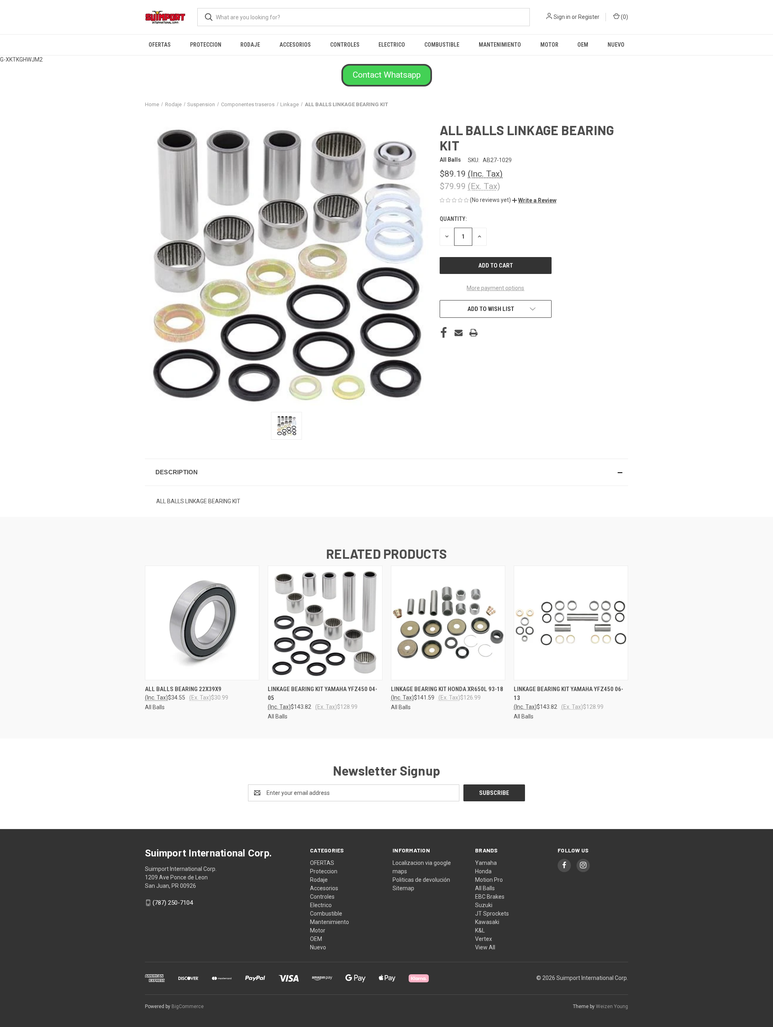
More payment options (495, 288)
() (624, 17)
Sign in (562, 17)
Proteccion (205, 44)
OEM (582, 44)
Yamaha (486, 863)
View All (485, 947)
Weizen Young (612, 1006)
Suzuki (483, 905)
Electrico (391, 44)
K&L (480, 930)
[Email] (459, 332)
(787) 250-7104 (173, 902)
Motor (549, 44)
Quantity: (453, 219)
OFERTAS (160, 44)
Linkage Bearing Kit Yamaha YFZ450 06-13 (568, 693)
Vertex (483, 939)
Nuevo (616, 44)
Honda (483, 871)
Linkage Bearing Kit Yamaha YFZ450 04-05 (322, 693)
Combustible (441, 44)
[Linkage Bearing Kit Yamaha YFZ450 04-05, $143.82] (324, 623)
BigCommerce (188, 1006)
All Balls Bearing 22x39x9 (183, 689)
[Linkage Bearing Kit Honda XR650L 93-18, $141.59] (448, 623)
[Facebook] (444, 332)
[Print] (473, 332)
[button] (386, 75)
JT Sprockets (492, 913)
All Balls (485, 888)
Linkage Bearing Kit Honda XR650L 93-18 (447, 689)
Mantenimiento (500, 44)
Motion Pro (489, 880)
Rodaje (250, 44)
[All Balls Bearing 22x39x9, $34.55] (202, 623)
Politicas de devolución (421, 880)
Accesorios (295, 44)
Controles (345, 44)
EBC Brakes (489, 896)
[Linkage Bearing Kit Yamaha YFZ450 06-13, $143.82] (570, 623)
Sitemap (403, 888)
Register (588, 17)
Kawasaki (487, 922)
